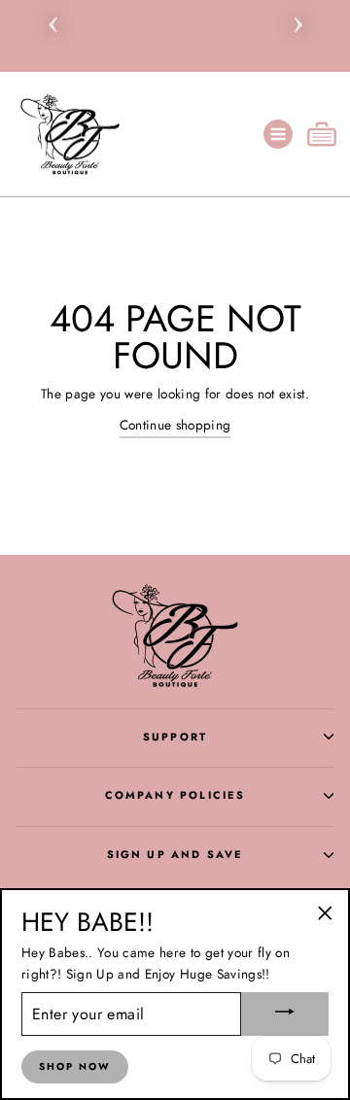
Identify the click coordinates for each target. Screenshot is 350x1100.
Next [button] (297, 21)
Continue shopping (175, 424)
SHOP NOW (75, 1066)
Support (175, 736)
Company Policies (175, 795)
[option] (175, 10)
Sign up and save (175, 854)
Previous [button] (52, 21)
